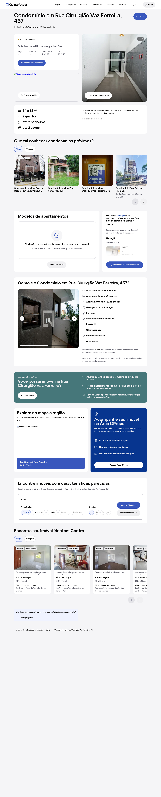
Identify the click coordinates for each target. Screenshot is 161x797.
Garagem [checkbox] (64, 512)
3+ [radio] (103, 512)
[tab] (23, 499)
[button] (32, 569)
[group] (32, 569)
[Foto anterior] (18, 557)
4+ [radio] (108, 512)
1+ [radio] (91, 512)
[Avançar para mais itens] (74, 318)
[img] (29, 170)
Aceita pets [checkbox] (77, 512)
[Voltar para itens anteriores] (22, 318)
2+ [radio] (97, 512)
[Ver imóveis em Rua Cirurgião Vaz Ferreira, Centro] (25, 74)
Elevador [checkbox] (52, 512)
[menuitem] (58, 5)
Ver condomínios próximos (32, 63)
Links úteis (122, 5)
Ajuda (134, 5)
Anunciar (83, 5)
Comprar (70, 5)
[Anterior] (135, 201)
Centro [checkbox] (26, 512)
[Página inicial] (16, 4)
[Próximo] (143, 201)
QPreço (96, 5)
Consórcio (110, 5)
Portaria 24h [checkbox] (38, 512)
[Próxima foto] (46, 557)
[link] (128, 505)
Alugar (57, 5)
